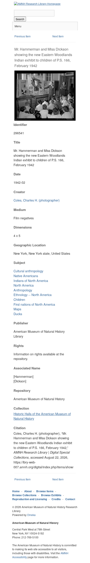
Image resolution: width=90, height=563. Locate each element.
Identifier (20, 124)
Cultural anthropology (28, 271)
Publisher (21, 323)
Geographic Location (30, 245)
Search (20, 19)
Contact (70, 499)
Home (16, 491)
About (28, 491)
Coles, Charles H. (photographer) (37, 200)
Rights (19, 345)
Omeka (31, 515)
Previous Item (22, 36)
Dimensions (23, 227)
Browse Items (45, 491)
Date (17, 174)
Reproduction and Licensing (29, 499)
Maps (17, 309)
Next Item (58, 36)
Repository (22, 390)
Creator (19, 191)
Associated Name (27, 368)
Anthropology (23, 290)
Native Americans (26, 275)
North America (24, 285)
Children (19, 299)
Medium (20, 209)
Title (17, 142)
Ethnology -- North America (33, 294)
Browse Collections (24, 495)
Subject (19, 262)
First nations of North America (34, 304)
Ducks (18, 313)
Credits (56, 499)
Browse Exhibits (51, 495)
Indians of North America (31, 280)
